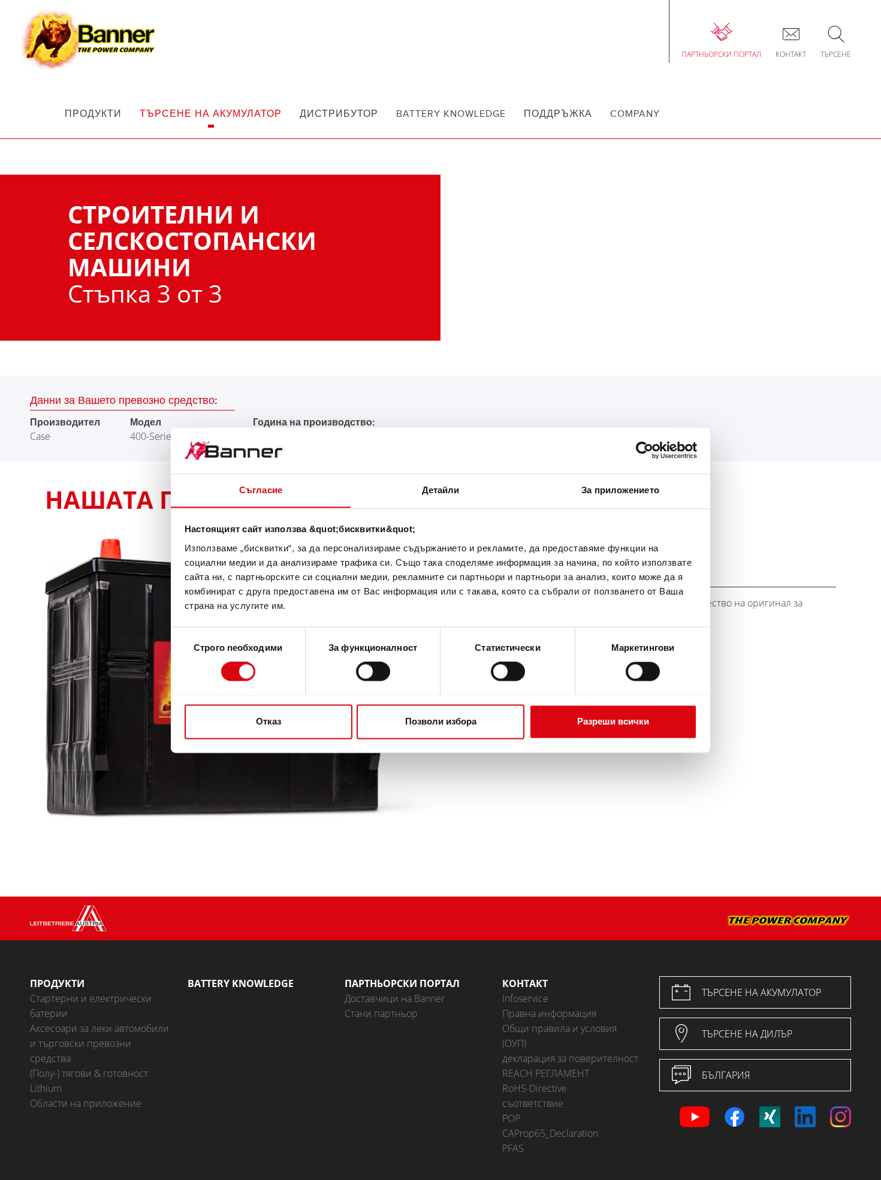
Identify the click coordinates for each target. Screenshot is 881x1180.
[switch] (373, 671)
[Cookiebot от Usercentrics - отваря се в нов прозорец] (644, 450)
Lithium (46, 1088)
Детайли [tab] (441, 490)
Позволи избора (440, 721)
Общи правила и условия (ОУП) (559, 1036)
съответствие (532, 1103)
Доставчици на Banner (395, 998)
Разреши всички (613, 721)
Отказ (268, 721)
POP (511, 1118)
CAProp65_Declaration (550, 1133)
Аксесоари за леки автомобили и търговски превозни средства (99, 1043)
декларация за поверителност (570, 1058)
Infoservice (525, 998)
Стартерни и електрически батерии (91, 1006)
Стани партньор (381, 1013)
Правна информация (549, 1013)
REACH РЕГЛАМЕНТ (545, 1073)
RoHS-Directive (534, 1088)
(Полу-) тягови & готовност (89, 1073)
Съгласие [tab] (260, 490)
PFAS (513, 1148)
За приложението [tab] (620, 490)
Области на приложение (85, 1103)
